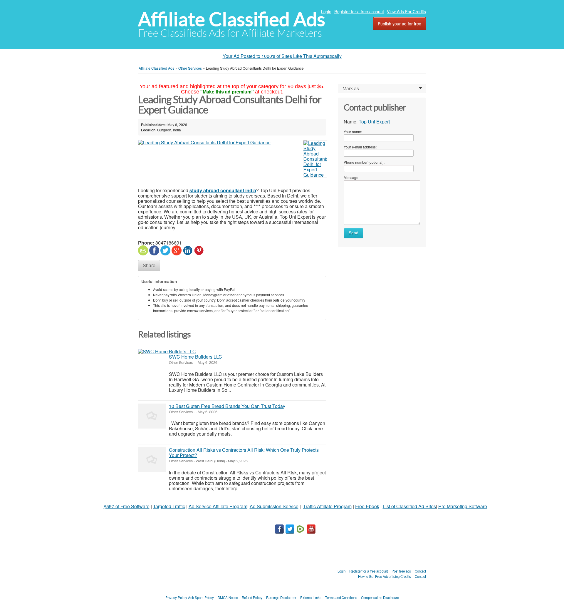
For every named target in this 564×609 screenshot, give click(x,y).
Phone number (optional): (364, 162)
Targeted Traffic (169, 506)
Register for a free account (359, 11)
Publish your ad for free (399, 23)
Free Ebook (367, 506)
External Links (310, 597)
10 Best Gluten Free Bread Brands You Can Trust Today (227, 406)
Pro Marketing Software (462, 506)
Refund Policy (252, 597)
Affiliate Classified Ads (231, 19)
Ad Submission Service (274, 506)
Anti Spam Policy (201, 597)
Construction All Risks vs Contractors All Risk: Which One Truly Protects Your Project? (244, 452)
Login (326, 11)
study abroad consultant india (222, 190)
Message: (351, 177)
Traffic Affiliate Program (327, 506)
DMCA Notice (228, 597)
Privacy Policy (176, 597)
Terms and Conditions (341, 597)
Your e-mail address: (360, 146)
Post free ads (401, 571)
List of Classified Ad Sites (409, 506)
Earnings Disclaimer (281, 597)
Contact (420, 571)
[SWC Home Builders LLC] (167, 351)
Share (149, 265)
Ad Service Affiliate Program (218, 506)
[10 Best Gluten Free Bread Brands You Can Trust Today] (152, 416)
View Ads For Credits (406, 11)
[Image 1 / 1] (219, 142)
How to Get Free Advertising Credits (384, 576)
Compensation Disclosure (380, 597)
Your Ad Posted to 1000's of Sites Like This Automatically (282, 56)
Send (353, 233)
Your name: (353, 131)
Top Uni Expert (374, 121)
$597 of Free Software (127, 506)
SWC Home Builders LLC (195, 356)
